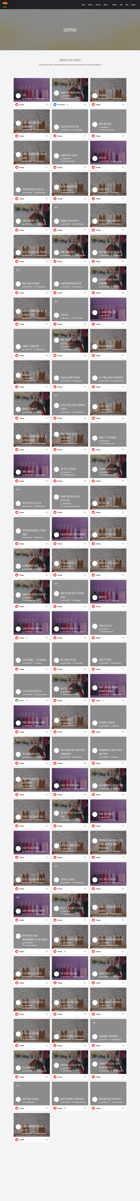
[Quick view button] (46, 104)
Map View (98, 5)
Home (83, 5)
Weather (114, 5)
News (127, 5)
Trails (121, 5)
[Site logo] (5, 4)
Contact (133, 5)
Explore (106, 5)
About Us (90, 5)
